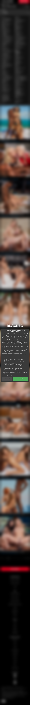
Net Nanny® (10, 353)
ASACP (21, 353)
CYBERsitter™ (4, 353)
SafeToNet (16, 353)
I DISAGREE (7, 379)
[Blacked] (15, 326)
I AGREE (20, 379)
